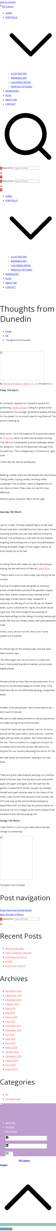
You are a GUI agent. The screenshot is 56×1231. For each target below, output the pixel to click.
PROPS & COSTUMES (21, 86)
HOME (8, 13)
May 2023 (10, 1012)
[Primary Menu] (1, 176)
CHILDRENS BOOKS (21, 82)
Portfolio (10, 1127)
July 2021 (10, 1034)
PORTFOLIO (11, 200)
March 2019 (11, 1069)
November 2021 (13, 1030)
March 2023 (11, 1017)
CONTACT (10, 104)
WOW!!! (8, 961)
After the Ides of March (12, 914)
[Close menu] (1, 189)
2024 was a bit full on (16, 957)
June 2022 (10, 1021)
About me (10, 1122)
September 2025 (13, 995)
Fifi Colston (24, 1160)
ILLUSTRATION (19, 73)
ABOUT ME (11, 99)
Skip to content (7, 2)
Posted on (26, 383)
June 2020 (10, 1038)
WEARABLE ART (19, 77)
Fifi (50, 383)
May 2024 (10, 1008)
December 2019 (13, 1056)
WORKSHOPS (12, 91)
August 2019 (11, 1060)
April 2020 (10, 1043)
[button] (30, 69)
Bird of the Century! (15, 965)
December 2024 (13, 999)
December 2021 (13, 1025)
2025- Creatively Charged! (18, 952)
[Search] (1, 168)
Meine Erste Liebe (14, 948)
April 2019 (10, 1064)
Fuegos (3, 1164)
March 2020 (11, 1047)
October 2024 (12, 1004)
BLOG (8, 95)
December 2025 (13, 991)
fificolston (8, 383)
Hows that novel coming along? (16, 910)
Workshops (11, 1131)
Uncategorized (12, 1098)
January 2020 (12, 1051)
